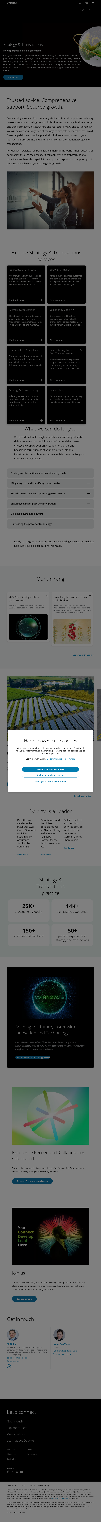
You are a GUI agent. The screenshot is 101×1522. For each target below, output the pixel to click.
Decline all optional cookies (50, 775)
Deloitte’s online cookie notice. (61, 759)
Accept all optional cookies (50, 769)
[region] (50, 761)
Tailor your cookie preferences (50, 781)
